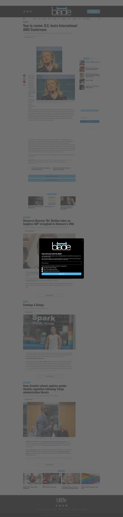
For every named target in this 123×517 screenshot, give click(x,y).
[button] (61, 269)
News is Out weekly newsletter (50, 269)
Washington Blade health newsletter (51, 271)
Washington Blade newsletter (50, 267)
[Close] (82, 240)
